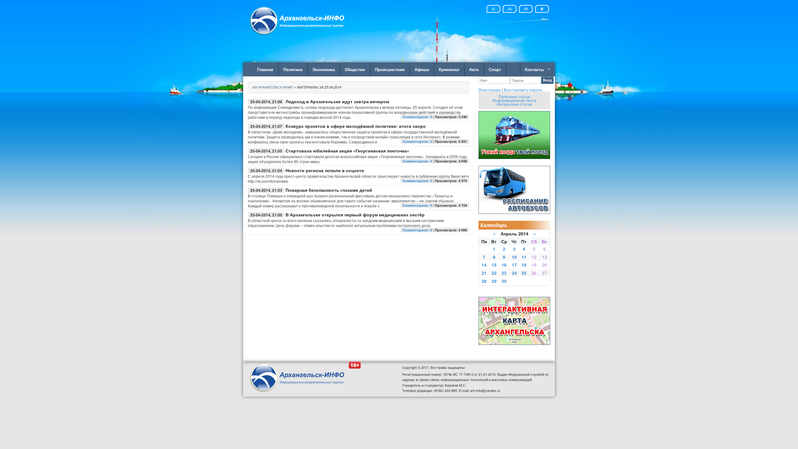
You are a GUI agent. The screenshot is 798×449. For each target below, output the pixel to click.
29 (494, 281)
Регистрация (489, 89)
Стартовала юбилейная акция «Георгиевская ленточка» (347, 150)
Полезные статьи (514, 96)
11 (524, 257)
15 (494, 265)
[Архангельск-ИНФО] (298, 19)
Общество (355, 69)
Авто (474, 69)
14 (484, 265)
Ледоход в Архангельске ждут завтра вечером (337, 101)
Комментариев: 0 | (419, 116)
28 (484, 281)
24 (514, 273)
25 (524, 273)
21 (484, 273)
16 (504, 265)
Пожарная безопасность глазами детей (329, 190)
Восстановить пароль (523, 89)
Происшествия (390, 69)
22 (494, 273)
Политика (292, 69)
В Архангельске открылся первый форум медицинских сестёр (355, 214)
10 (514, 257)
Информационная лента (514, 100)
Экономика (323, 69)
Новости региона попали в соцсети (325, 170)
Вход (547, 80)
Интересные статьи (514, 104)
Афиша (422, 69)
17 (514, 265)
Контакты (534, 69)
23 (504, 273)
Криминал (449, 69)
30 (504, 281)
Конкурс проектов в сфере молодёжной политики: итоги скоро (356, 126)
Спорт (495, 69)
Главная (265, 69)
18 (524, 265)
